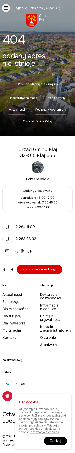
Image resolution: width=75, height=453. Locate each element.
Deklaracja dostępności (50, 296)
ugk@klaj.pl (23, 251)
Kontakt (9, 337)
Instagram (11, 269)
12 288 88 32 (25, 239)
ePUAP (20, 384)
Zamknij (55, 441)
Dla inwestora (14, 323)
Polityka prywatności (50, 317)
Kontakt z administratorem (55, 328)
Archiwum (48, 345)
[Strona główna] (37, 20)
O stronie (48, 337)
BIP (18, 372)
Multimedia (11, 330)
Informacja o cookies (49, 307)
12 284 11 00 (24, 227)
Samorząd (10, 302)
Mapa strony (56, 98)
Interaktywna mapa (23, 98)
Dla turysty (11, 316)
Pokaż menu (6, 8)
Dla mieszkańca (15, 309)
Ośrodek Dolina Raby (37, 121)
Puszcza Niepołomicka (50, 110)
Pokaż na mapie (37, 179)
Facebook (4, 269)
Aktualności (17, 110)
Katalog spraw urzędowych (39, 269)
